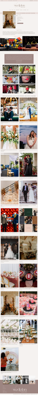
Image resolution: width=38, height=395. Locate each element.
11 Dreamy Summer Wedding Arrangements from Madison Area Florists (9, 150)
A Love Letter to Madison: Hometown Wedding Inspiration (9, 177)
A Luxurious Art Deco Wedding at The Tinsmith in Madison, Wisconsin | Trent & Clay (9, 122)
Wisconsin (19, 19)
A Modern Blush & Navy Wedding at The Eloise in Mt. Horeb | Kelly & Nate (28, 122)
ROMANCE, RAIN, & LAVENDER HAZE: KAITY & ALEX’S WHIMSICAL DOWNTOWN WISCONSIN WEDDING (27, 205)
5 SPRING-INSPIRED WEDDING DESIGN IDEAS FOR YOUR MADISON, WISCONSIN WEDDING (28, 316)
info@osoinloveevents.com (20, 18)
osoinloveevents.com (20, 17)
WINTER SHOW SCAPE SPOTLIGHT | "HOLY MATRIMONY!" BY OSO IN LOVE (9, 233)
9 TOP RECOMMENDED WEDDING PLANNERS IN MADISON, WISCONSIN (26, 260)
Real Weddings (20, 151)
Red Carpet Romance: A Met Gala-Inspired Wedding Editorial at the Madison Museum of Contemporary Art (28, 177)
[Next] (37, 43)
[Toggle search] (28, 0)
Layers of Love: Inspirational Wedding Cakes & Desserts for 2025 (9, 205)
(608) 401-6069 (19, 20)
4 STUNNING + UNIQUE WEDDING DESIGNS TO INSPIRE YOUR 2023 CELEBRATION (28, 344)
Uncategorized (2, 373)
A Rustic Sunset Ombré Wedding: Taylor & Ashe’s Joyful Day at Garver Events (28, 150)
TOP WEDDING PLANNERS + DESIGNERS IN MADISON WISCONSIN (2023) (9, 344)
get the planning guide (35, 0)
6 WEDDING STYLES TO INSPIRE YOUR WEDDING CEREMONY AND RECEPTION (9, 288)
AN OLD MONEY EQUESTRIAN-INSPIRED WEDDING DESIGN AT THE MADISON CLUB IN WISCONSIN (9, 260)
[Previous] (0, 43)
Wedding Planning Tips (21, 262)
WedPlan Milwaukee (10, 0)
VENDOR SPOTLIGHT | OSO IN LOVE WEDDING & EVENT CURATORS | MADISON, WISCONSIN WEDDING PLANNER (28, 288)
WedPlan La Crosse (15, 0)
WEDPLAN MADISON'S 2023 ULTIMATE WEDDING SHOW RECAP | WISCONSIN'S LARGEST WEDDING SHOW (9, 372)
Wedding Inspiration (2, 151)
